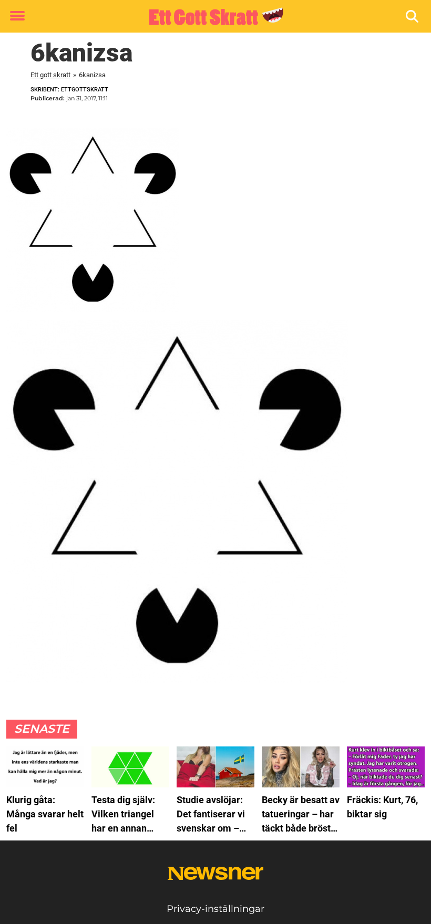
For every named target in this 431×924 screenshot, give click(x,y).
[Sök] (413, 16)
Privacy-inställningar (215, 909)
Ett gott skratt (50, 75)
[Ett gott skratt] (211, 16)
